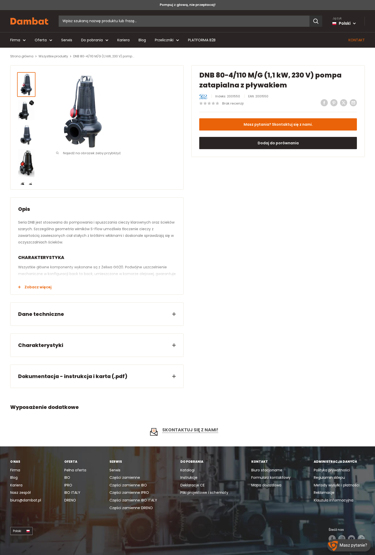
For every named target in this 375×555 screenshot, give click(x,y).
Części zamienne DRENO (131, 507)
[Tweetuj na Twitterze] (343, 102)
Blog (142, 40)
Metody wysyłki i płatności (336, 485)
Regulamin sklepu (329, 477)
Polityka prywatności (332, 470)
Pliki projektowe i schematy (204, 492)
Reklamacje (324, 492)
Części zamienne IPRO (129, 492)
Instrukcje (188, 477)
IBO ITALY (72, 492)
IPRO (68, 485)
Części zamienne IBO (128, 485)
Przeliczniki (164, 40)
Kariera (123, 40)
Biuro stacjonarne (266, 470)
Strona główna (21, 56)
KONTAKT (356, 40)
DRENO (70, 500)
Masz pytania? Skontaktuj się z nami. (278, 124)
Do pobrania (92, 40)
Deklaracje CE (192, 485)
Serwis (66, 40)
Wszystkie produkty (53, 56)
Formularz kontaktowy (271, 477)
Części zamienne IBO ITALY (133, 500)
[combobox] (184, 21)
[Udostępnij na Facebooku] (324, 102)
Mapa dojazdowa (266, 485)
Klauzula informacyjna (333, 500)
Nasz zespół (20, 492)
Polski (17, 531)
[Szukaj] (315, 21)
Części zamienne (124, 477)
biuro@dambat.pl (25, 500)
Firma (15, 40)
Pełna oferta (75, 470)
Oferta (41, 40)
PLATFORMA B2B (202, 40)
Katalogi (187, 470)
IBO (67, 477)
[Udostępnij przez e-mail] (353, 102)
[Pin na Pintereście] (334, 102)
